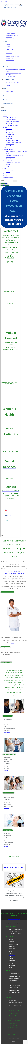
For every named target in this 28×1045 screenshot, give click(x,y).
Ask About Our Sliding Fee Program (14, 573)
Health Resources (15, 5)
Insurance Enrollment (14, 867)
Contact (5, 175)
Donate (14, 7)
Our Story (8, 172)
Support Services (10, 144)
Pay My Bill (9, 7)
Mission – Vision (9, 170)
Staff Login (12, 4)
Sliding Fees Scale (13, 571)
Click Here (10, 303)
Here (12, 643)
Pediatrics (8, 130)
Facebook (10, 515)
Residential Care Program (9, 160)
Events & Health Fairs (11, 158)
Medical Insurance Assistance (12, 121)
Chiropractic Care (10, 134)
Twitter (10, 520)
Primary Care (9, 129)
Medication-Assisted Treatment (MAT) (14, 142)
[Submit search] (15, 181)
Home (4, 114)
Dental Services (9, 138)
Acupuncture (9, 136)
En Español (6, 4)
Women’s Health (9, 132)
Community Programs (8, 149)
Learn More (9, 428)
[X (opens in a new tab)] (7, 10)
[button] (4, 183)
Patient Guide (9, 123)
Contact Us (8, 166)
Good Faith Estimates (11, 119)
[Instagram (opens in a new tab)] (7, 15)
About (4, 168)
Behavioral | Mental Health (12, 140)
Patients (5, 116)
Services (5, 127)
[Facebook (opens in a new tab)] (7, 12)
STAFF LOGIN (11, 1034)
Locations (5, 147)
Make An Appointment (11, 117)
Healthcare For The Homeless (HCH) (14, 155)
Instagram (10, 510)
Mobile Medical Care (10, 157)
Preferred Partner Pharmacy (12, 125)
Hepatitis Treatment (10, 145)
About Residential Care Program (13, 162)
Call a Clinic (17, 4)
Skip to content (4, 1)
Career (4, 173)
